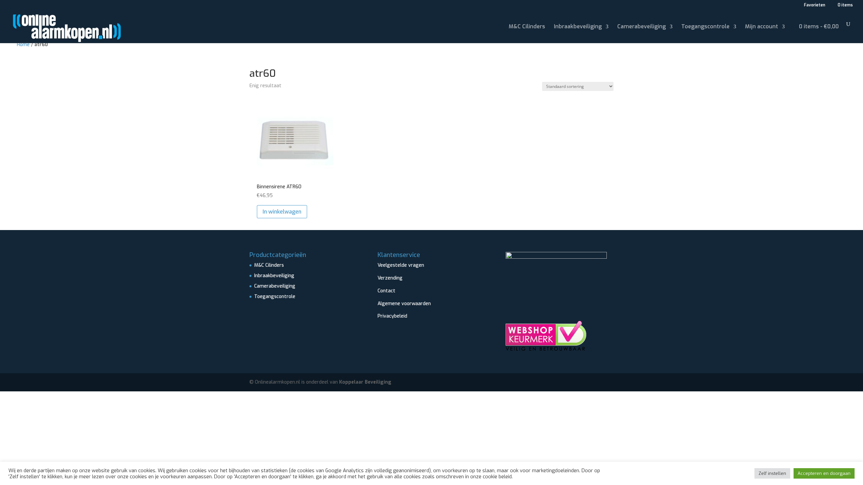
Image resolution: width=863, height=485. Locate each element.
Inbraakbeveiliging (578, 27)
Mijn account (761, 27)
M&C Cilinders (527, 27)
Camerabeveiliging (641, 27)
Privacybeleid (392, 316)
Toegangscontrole (705, 27)
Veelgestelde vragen (401, 265)
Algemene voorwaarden (404, 303)
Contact (386, 291)
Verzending (390, 278)
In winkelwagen (282, 211)
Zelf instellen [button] (772, 473)
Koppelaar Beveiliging (365, 382)
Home (23, 44)
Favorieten (814, 5)
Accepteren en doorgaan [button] (824, 473)
